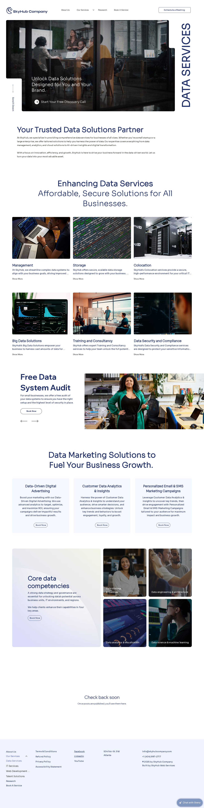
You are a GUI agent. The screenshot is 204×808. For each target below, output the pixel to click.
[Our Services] (26, 756)
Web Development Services (18, 771)
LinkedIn (79, 756)
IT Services (12, 766)
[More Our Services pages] (93, 10)
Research (11, 781)
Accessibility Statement (48, 766)
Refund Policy (43, 756)
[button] (170, 108)
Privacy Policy (43, 761)
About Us (11, 751)
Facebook (79, 751)
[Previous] (23, 421)
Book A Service (14, 785)
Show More (17, 279)
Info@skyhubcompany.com (157, 751)
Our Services (13, 756)
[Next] (35, 421)
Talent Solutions (15, 776)
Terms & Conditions (46, 751)
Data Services (14, 760)
